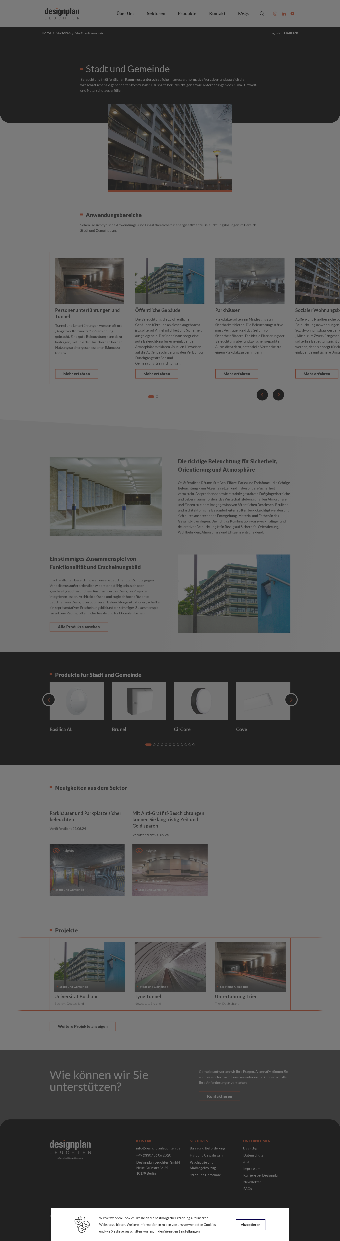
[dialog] (170, 620)
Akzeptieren (250, 1225)
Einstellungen (189, 1231)
